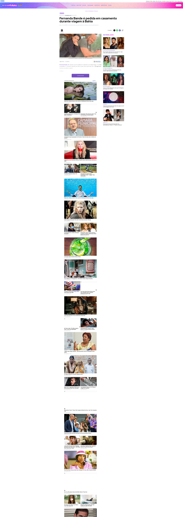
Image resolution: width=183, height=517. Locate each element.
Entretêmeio (148, 1)
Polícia (157, 1)
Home (86, 11)
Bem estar (79, 5)
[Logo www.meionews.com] (2, 1)
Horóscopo (97, 5)
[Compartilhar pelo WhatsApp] (117, 30)
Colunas (176, 1)
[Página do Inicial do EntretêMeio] (10, 5)
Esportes (172, 1)
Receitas (167, 1)
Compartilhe (110, 30)
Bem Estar (159, 1)
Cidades (154, 1)
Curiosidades (164, 1)
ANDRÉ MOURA (104, 5)
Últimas (110, 5)
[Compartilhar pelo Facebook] (120, 30)
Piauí (170, 1)
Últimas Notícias (180, 1)
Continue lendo (80, 75)
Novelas (84, 5)
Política (151, 1)
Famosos (73, 5)
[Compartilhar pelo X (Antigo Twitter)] (114, 30)
